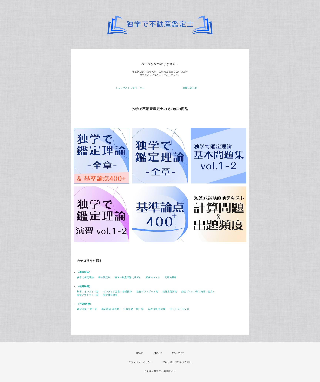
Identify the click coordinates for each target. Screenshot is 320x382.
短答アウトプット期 (147, 291)
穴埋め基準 (171, 277)
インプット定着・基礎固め (117, 291)
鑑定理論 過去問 (110, 309)
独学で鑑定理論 (85, 277)
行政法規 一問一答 (134, 309)
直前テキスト (153, 277)
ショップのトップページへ (130, 88)
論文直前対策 (110, 295)
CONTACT (178, 353)
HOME (140, 353)
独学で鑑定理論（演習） (128, 277)
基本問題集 (104, 277)
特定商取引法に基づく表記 (177, 362)
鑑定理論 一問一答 (87, 309)
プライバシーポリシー (141, 362)
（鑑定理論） (84, 272)
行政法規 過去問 (157, 309)
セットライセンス (179, 309)
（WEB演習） (84, 304)
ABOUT (158, 353)
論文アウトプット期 (88, 295)
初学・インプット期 (88, 291)
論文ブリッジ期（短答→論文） (198, 291)
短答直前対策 (170, 291)
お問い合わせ (190, 88)
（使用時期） (84, 286)
